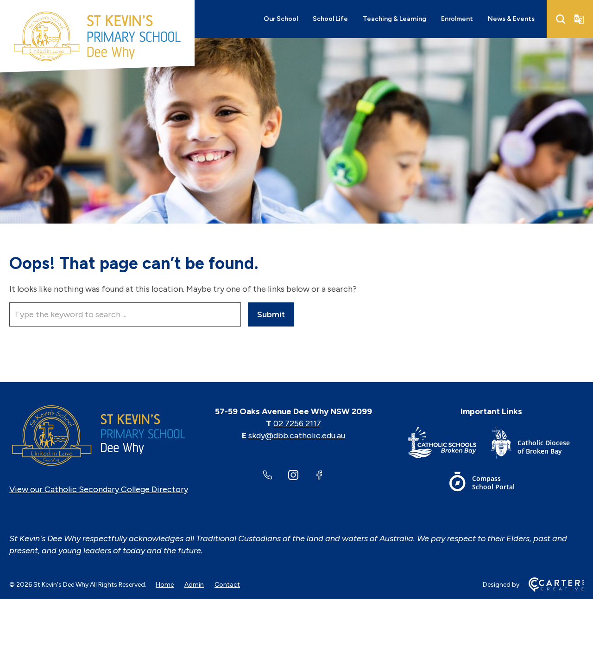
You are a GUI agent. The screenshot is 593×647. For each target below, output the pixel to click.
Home (165, 585)
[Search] (560, 19)
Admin (194, 585)
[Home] (98, 435)
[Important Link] (449, 444)
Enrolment (457, 19)
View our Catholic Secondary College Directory (98, 489)
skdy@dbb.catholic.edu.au (296, 435)
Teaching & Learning (394, 19)
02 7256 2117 (297, 423)
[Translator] (579, 19)
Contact (227, 585)
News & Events (511, 19)
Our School (281, 19)
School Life (330, 19)
